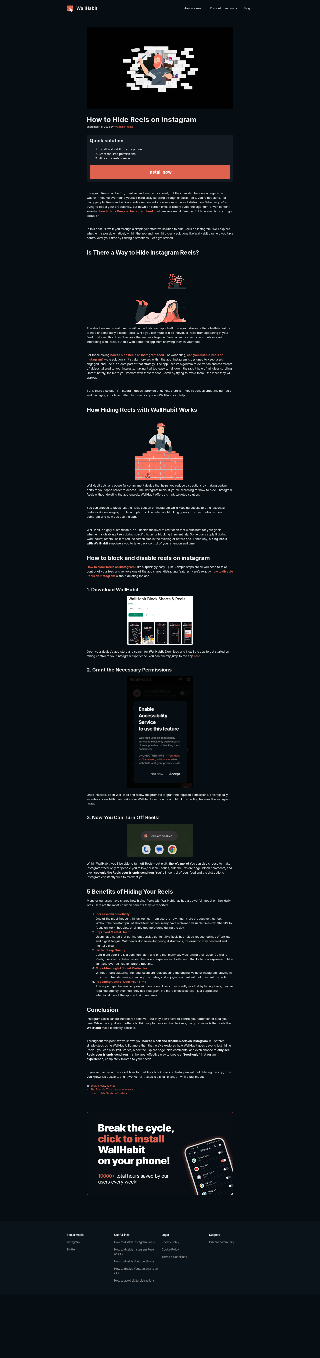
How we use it (194, 8)
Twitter (71, 1249)
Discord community (223, 8)
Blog (247, 8)
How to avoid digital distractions (134, 1280)
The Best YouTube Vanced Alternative (112, 1089)
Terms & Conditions (174, 1257)
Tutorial (110, 1085)
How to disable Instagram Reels (134, 1242)
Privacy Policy (170, 1242)
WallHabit (86, 8)
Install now (160, 172)
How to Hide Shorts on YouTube (109, 1093)
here (197, 656)
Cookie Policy (170, 1249)
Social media (98, 1085)
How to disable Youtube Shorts (134, 1261)
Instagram (73, 1242)
